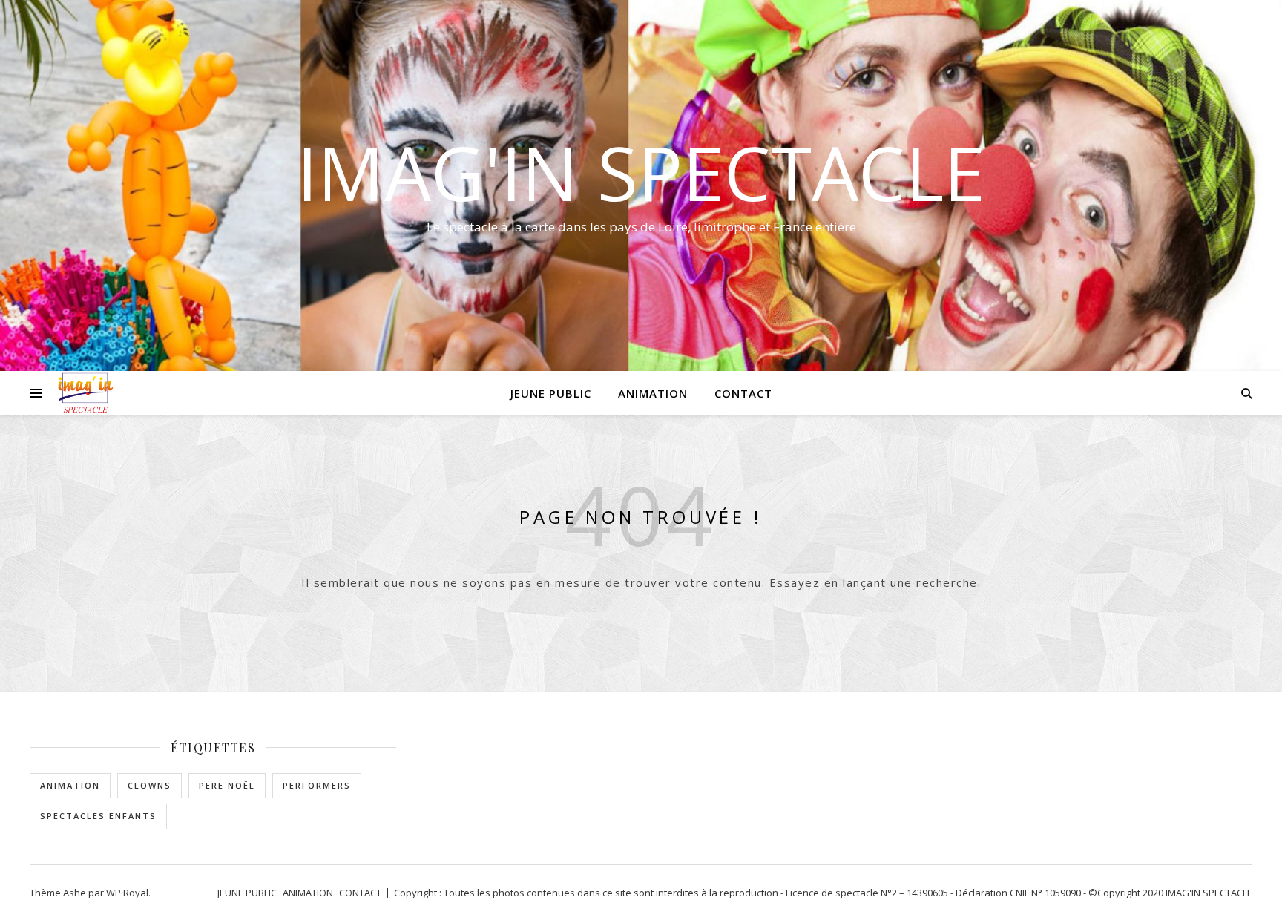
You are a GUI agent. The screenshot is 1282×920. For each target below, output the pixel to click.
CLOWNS (149, 785)
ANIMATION (653, 393)
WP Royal (127, 892)
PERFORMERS (317, 785)
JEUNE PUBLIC (550, 393)
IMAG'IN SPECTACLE (641, 172)
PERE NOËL (227, 785)
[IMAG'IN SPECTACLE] (85, 393)
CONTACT (743, 393)
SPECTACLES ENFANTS (98, 815)
